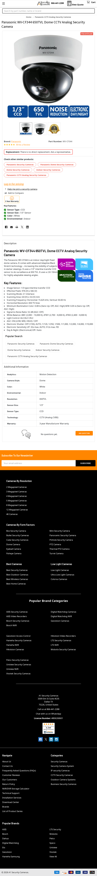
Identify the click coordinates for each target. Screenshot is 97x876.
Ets (3, 847)
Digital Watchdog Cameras (63, 611)
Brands (5, 806)
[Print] (17, 227)
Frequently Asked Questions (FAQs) (19, 770)
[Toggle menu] (3, 3)
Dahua (5, 838)
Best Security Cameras (17, 570)
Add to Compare (16, 193)
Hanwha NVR (12, 645)
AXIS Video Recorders (16, 616)
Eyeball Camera (13, 549)
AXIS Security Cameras (17, 611)
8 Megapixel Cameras (16, 505)
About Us (6, 761)
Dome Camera (13, 544)
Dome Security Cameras (18, 170)
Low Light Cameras (60, 570)
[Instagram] (56, 739)
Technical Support (10, 793)
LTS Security (55, 829)
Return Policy (8, 784)
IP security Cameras (60, 770)
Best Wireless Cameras (17, 579)
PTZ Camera (55, 544)
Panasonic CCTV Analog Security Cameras (26, 175)
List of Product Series (12, 811)
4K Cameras (12, 514)
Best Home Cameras (16, 583)
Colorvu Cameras (59, 579)
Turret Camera (56, 553)
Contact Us (7, 766)
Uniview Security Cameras (18, 664)
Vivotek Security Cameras (18, 673)
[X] (22, 227)
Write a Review (23, 144)
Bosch (5, 834)
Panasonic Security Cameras (20, 164)
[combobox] (48, 10)
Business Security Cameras (63, 784)
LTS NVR (55, 645)
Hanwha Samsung (11, 856)
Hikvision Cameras (15, 649)
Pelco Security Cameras (17, 660)
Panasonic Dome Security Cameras (56, 164)
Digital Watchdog (10, 843)
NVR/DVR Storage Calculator (15, 788)
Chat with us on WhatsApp (48, 713)
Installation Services (11, 797)
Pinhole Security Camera (61, 540)
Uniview (53, 847)
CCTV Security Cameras (62, 775)
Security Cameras (59, 761)
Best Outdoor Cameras (17, 574)
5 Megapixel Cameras (16, 500)
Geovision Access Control (18, 636)
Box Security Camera (16, 530)
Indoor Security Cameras (48, 170)
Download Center (10, 802)
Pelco (52, 838)
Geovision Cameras (60, 620)
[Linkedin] (27, 227)
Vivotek (53, 852)
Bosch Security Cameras (17, 620)
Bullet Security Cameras (17, 535)
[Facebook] (6, 227)
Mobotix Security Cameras (63, 649)
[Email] (11, 227)
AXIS (4, 829)
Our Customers (9, 779)
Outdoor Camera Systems (63, 779)
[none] (48, 76)
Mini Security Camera (60, 530)
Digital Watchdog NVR (61, 616)
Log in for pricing (14, 184)
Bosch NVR (11, 625)
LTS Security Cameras (61, 640)
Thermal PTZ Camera (59, 549)
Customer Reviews (11, 775)
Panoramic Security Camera (63, 535)
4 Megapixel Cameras (16, 496)
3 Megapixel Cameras (16, 491)
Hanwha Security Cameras (18, 640)
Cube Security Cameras (17, 540)
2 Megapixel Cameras (16, 487)
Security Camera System (62, 766)
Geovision (7, 852)
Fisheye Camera (13, 553)
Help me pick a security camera (22, 189)
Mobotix (53, 834)
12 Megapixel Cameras (17, 509)
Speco (52, 843)
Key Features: (10, 205)
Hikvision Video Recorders (63, 636)
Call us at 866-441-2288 (48, 709)
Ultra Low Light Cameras (62, 574)
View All (53, 856)
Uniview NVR (12, 669)
